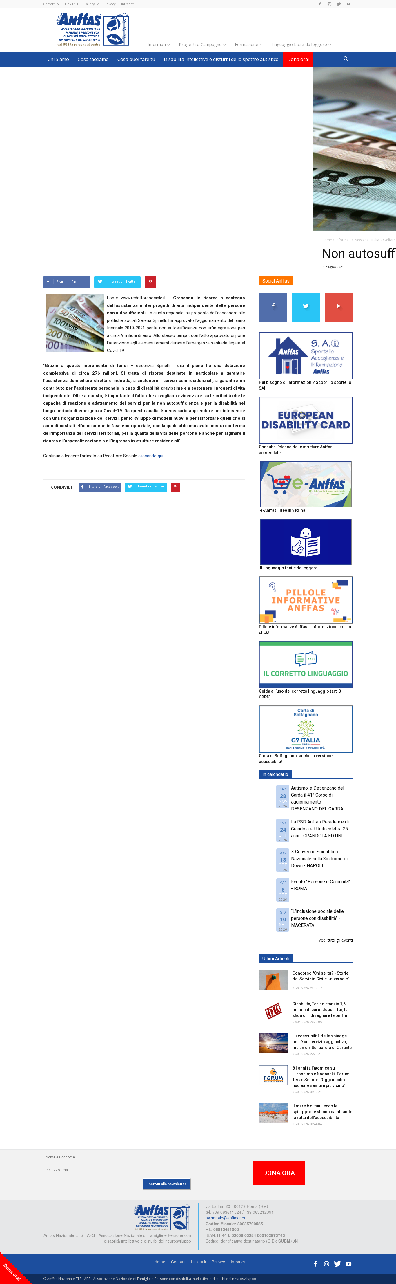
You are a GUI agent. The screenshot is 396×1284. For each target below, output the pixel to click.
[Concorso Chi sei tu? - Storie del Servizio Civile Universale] (273, 980)
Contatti (49, 4)
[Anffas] (162, 1217)
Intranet (127, 4)
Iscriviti (338, 295)
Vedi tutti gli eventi (336, 940)
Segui (273, 295)
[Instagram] (329, 4)
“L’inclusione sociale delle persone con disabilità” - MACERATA (317, 918)
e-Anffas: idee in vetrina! (283, 510)
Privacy (110, 4)
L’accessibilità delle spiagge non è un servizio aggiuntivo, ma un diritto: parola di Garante (322, 1042)
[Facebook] (319, 4)
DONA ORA (279, 1173)
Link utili (71, 4)
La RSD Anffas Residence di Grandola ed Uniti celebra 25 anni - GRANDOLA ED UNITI (320, 829)
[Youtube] (348, 4)
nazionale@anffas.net (225, 1218)
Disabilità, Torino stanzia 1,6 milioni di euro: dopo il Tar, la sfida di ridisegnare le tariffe (320, 1009)
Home (159, 1261)
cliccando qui (150, 455)
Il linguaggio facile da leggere (288, 568)
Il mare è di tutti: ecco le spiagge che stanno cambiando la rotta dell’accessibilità (323, 1112)
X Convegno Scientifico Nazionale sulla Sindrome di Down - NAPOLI (319, 858)
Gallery (89, 4)
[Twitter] (339, 4)
